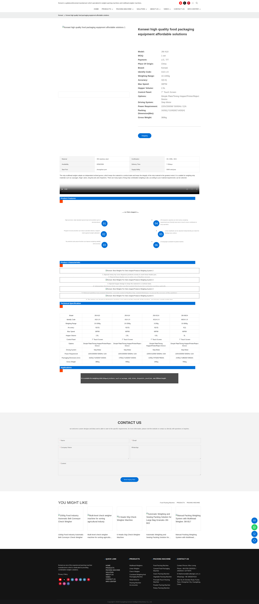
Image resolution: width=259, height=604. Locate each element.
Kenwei (60, 15)
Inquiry (145, 136)
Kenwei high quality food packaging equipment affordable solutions (87, 15)
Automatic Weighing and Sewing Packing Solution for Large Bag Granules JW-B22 (158, 536)
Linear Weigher (134, 568)
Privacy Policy (63, 574)
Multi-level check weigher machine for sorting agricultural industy (100, 536)
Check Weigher (135, 571)
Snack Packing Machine (161, 574)
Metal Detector (134, 580)
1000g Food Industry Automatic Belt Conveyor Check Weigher (70, 536)
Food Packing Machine (167, 502)
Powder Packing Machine (161, 585)
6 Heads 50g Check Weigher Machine (128, 536)
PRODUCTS (181, 502)
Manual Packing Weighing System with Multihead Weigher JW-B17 (186, 536)
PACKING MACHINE (193, 502)
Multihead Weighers (136, 565)
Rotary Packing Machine (161, 588)
